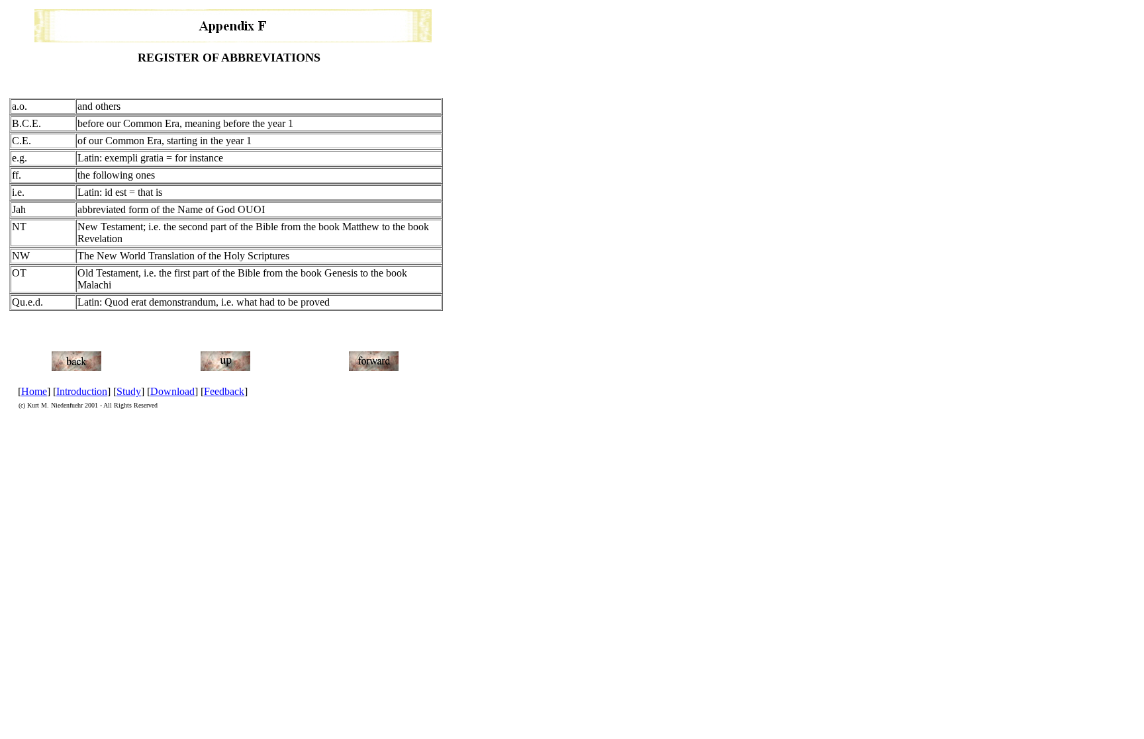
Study (129, 391)
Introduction (81, 391)
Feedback (224, 391)
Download (172, 391)
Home (34, 391)
